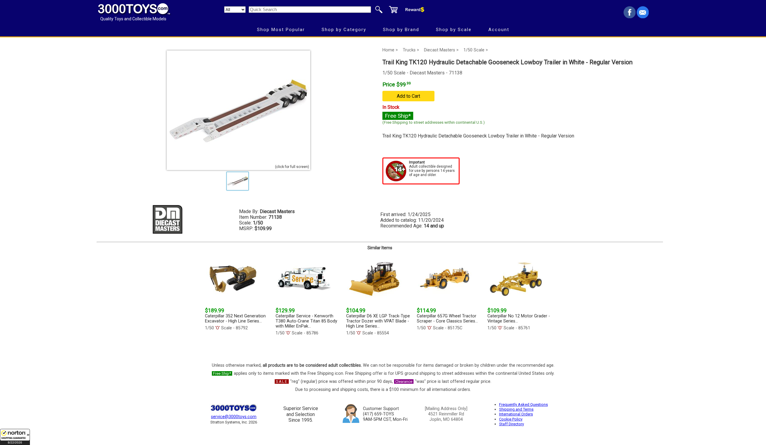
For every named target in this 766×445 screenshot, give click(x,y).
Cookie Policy (510, 419)
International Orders (516, 414)
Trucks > (411, 50)
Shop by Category (344, 29)
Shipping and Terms (516, 409)
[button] (15, 437)
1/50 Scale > (475, 50)
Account (498, 29)
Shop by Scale (454, 29)
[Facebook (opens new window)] (630, 16)
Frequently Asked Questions (523, 404)
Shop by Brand (401, 29)
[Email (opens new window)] (643, 16)
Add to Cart (408, 96)
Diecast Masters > (441, 50)
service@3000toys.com (233, 416)
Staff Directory (511, 424)
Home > (390, 50)
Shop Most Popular (281, 29)
